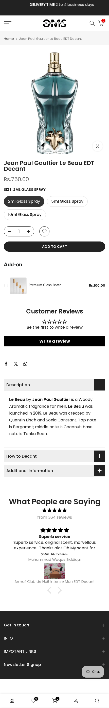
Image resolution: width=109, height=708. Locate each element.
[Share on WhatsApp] (25, 364)
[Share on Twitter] (15, 364)
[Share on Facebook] (6, 364)
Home (9, 38)
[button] (50, 590)
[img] (55, 510)
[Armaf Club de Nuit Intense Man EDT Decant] (55, 571)
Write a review (54, 341)
